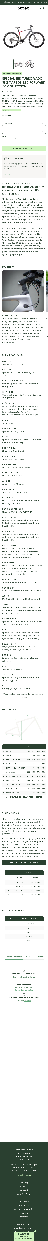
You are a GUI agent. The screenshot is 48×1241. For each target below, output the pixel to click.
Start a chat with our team (24, 862)
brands (27, 1000)
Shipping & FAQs (24, 1224)
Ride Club (24, 1190)
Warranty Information (24, 1209)
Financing (24, 1213)
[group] (24, 2)
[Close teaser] (35, 1231)
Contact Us (9, 174)
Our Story (24, 1182)
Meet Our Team (24, 1194)
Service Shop (24, 1205)
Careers (24, 1216)
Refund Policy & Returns (24, 1228)
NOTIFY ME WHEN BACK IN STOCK (24, 149)
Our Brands (24, 1201)
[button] (39, 7)
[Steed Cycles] (24, 8)
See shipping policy (24, 990)
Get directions (24, 1175)
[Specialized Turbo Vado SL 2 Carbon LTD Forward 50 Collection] (18, 64)
